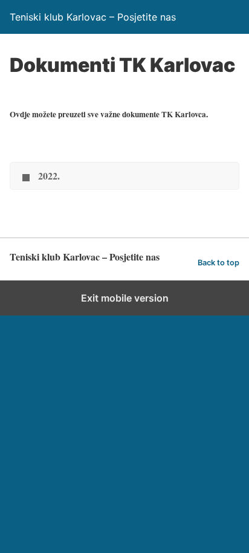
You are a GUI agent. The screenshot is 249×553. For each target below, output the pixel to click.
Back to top (218, 262)
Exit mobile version (125, 298)
